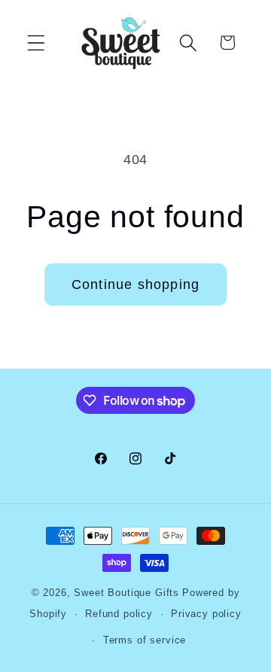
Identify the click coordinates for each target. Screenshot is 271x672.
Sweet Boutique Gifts (126, 592)
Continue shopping (135, 284)
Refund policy (119, 613)
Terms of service (144, 640)
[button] (36, 42)
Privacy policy (206, 613)
